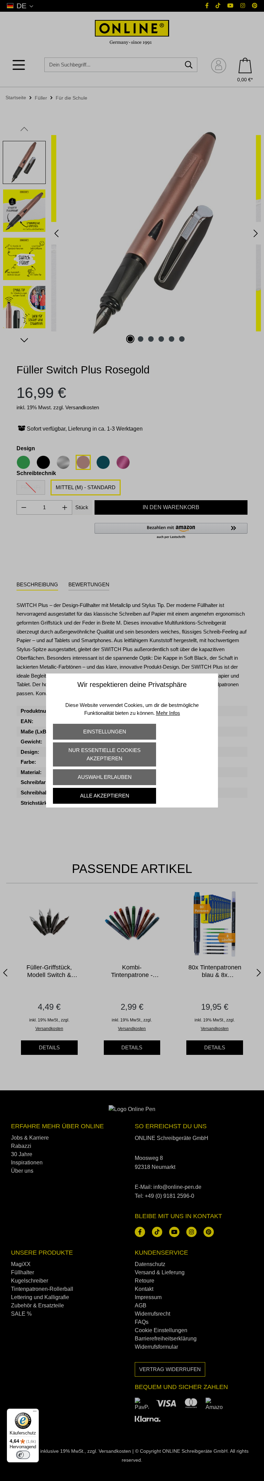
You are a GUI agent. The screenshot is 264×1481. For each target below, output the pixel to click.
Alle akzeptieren (104, 796)
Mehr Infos (168, 713)
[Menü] (35, 1413)
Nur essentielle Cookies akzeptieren (104, 754)
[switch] (23, 1455)
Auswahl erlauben (105, 777)
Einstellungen (104, 731)
